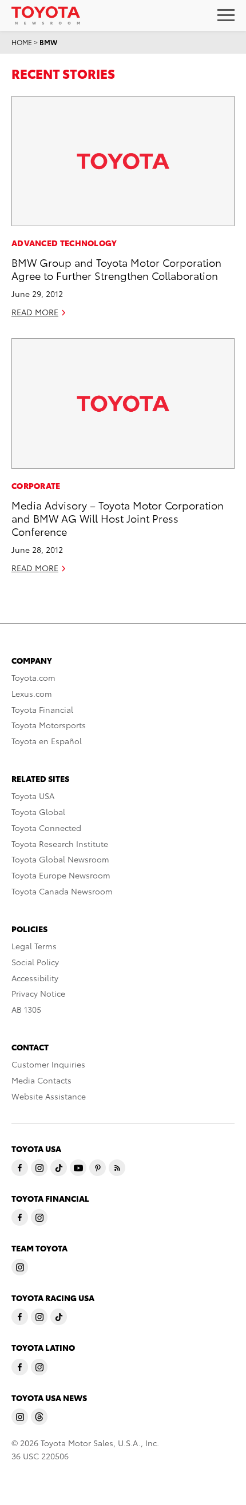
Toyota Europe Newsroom (60, 875)
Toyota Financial (42, 709)
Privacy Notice (38, 993)
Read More (34, 312)
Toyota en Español (46, 741)
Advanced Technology (64, 242)
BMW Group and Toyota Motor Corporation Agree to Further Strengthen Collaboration (116, 268)
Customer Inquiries (48, 1064)
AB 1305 (26, 1009)
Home (21, 42)
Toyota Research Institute (59, 843)
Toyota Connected (46, 827)
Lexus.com (31, 693)
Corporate (36, 485)
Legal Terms (34, 946)
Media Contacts (41, 1080)
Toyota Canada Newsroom (62, 891)
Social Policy (35, 962)
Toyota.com (33, 677)
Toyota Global (38, 811)
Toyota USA (32, 795)
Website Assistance (48, 1096)
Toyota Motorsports (48, 725)
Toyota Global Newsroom (60, 859)
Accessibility (34, 978)
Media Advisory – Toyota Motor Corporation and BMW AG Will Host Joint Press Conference (117, 518)
